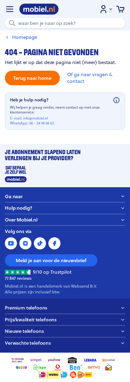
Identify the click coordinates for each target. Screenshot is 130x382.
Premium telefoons (26, 308)
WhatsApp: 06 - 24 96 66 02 (32, 123)
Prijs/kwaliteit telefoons (31, 319)
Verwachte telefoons (28, 343)
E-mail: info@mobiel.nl (29, 118)
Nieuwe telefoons (24, 331)
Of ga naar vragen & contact (89, 77)
